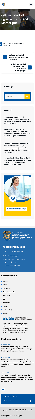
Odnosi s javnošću (9, 292)
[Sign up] (29, 401)
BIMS (4, 299)
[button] (31, 4)
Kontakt (5, 313)
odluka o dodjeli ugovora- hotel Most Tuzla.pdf (18, 57)
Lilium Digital (18, 416)
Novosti (5, 281)
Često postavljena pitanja (11, 310)
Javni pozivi (6, 295)
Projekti (5, 306)
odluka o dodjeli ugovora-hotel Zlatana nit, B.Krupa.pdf (18, 67)
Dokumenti (6, 288)
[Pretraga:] (17, 96)
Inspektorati (6, 302)
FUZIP (5, 285)
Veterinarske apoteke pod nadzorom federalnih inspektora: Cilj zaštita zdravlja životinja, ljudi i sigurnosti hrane (17, 120)
